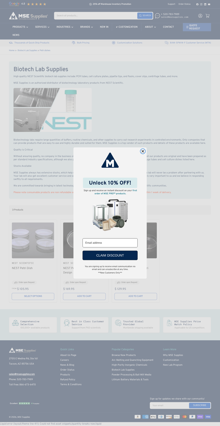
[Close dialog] (142, 151)
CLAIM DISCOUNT (110, 255)
